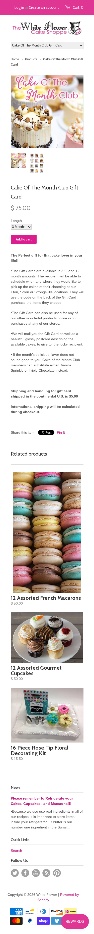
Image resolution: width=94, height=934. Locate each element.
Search (16, 851)
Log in (19, 7)
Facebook (25, 873)
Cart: (78, 7)
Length (16, 221)
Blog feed (46, 873)
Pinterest (57, 873)
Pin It (61, 432)
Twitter (15, 873)
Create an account (44, 7)
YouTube (36, 873)
